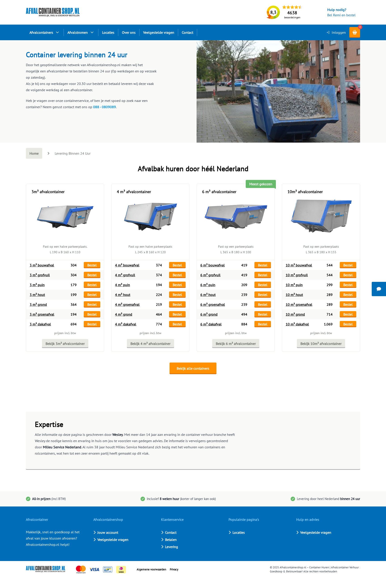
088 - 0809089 (104, 107)
